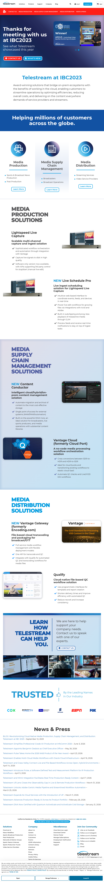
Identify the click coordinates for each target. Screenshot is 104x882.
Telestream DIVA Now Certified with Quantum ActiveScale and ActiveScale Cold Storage (43, 804)
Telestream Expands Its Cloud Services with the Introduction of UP (33, 795)
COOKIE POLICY (41, 870)
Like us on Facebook (87, 830)
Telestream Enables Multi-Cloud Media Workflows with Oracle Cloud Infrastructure (41, 758)
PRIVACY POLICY (31, 870)
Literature (31, 847)
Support (39, 4)
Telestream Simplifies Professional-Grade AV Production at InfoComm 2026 (37, 744)
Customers (32, 837)
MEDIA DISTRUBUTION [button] (67, 11)
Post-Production (8, 837)
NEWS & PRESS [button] (81, 11)
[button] (99, 4)
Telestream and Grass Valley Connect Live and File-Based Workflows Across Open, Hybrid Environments (50, 763)
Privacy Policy (33, 854)
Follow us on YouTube (87, 838)
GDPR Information (34, 842)
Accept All (86, 878)
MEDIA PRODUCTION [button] (25, 11)
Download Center (60, 832)
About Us (31, 830)
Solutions (22, 4)
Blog (56, 4)
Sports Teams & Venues (11, 842)
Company (49, 4)
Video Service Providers (11, 847)
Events (30, 840)
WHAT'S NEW (34, 58)
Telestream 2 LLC (96, 857)
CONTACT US (14, 58)
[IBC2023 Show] (5, 12)
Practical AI (7, 830)
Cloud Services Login (61, 830)
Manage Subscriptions (61, 837)
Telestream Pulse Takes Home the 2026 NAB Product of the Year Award (35, 753)
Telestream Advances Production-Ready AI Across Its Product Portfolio (35, 800)
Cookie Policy (32, 857)
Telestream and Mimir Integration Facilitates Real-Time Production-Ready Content (41, 778)
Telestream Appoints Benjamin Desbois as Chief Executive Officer (33, 749)
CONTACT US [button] (12, 11)
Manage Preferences (51, 878)
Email (82, 846)
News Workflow (8, 832)
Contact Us (87, 4)
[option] (11, 710)
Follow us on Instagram (88, 833)
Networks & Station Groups (12, 840)
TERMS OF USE (13, 872)
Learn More (18, 189)
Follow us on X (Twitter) (88, 835)
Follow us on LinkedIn (87, 841)
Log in (78, 4)
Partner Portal (58, 835)
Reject (18, 878)
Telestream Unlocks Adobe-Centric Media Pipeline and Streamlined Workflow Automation (44, 787)
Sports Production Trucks (11, 845)
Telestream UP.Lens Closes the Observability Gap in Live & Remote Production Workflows (44, 783)
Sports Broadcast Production (13, 835)
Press (30, 852)
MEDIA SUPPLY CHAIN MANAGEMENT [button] (46, 11)
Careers (30, 832)
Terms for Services (34, 859)
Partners (31, 849)
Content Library (33, 845)
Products (31, 4)
